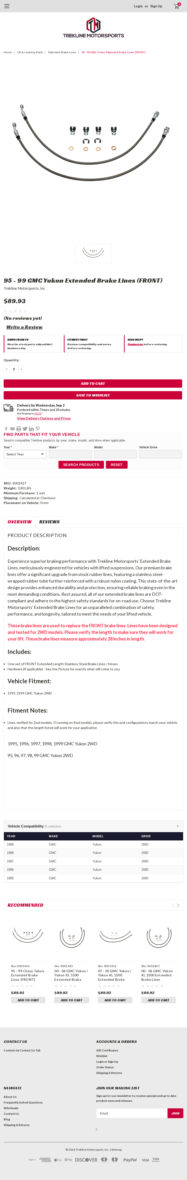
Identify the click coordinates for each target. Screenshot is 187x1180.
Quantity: (11, 360)
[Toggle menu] (6, 8)
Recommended (25, 905)
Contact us (135, 344)
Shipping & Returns (109, 1073)
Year (8, 447)
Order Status (105, 1067)
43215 (37, 413)
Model (98, 447)
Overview (20, 521)
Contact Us (11, 1113)
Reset (117, 465)
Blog (7, 1119)
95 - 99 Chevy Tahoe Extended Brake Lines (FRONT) (27, 975)
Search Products (81, 465)
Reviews (49, 521)
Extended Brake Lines (62, 52)
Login (138, 6)
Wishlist (101, 1056)
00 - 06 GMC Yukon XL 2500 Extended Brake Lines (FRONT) (157, 977)
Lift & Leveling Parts (30, 52)
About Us (10, 1097)
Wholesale (11, 1108)
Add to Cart (28, 1000)
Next (178, 905)
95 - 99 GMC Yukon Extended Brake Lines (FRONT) (114, 52)
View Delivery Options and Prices (44, 418)
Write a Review (24, 327)
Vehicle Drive (148, 447)
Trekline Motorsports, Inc (24, 288)
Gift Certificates (107, 1050)
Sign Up (156, 6)
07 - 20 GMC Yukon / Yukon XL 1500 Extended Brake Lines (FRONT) (114, 977)
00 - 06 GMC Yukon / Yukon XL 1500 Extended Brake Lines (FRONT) (71, 977)
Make (53, 447)
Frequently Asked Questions (23, 1102)
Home (8, 52)
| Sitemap (116, 1149)
